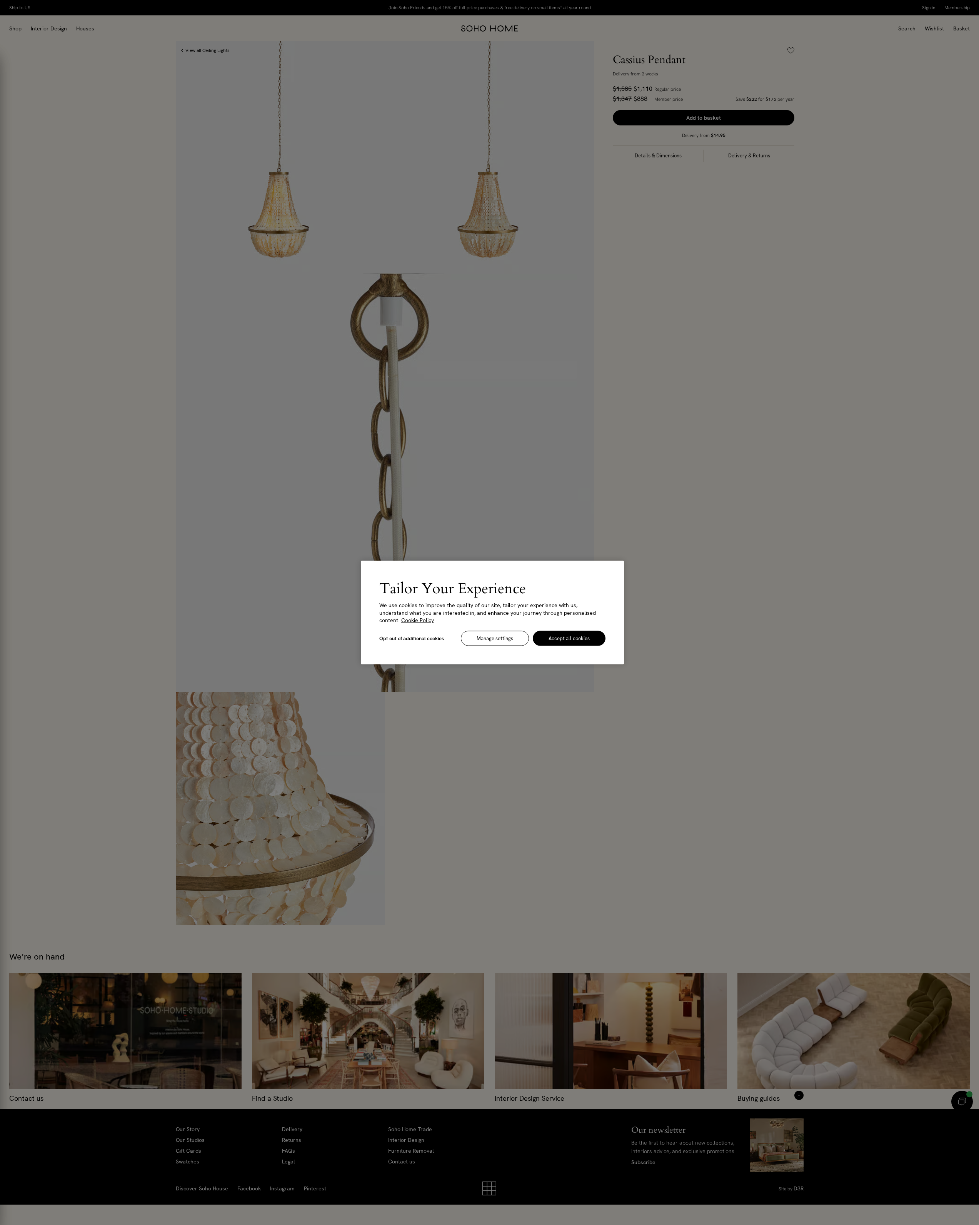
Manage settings (495, 638)
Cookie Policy (417, 620)
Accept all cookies (569, 638)
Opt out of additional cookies (411, 638)
